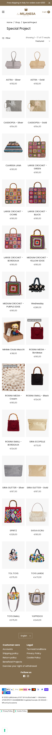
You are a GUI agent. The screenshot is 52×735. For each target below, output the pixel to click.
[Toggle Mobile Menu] (5, 12)
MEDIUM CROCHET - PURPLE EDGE (13, 305)
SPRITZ (13, 530)
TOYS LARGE (37, 573)
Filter (8, 38)
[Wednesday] (37, 285)
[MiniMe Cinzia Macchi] (13, 331)
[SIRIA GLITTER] (13, 469)
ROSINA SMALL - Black (37, 395)
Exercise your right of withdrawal (20, 666)
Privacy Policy (34, 653)
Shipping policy (10, 653)
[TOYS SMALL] (13, 598)
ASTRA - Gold (37, 79)
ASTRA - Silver (13, 79)
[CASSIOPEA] (13, 104)
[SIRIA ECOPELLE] (37, 423)
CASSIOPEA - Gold (37, 122)
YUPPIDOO (37, 616)
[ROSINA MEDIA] (37, 331)
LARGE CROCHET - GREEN (37, 167)
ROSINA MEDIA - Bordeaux (37, 351)
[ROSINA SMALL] (37, 377)
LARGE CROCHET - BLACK (37, 213)
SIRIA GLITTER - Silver (13, 487)
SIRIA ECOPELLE (37, 441)
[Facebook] (24, 676)
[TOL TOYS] (13, 555)
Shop (17, 22)
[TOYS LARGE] (37, 555)
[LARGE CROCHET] (37, 147)
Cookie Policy (34, 657)
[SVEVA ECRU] (37, 512)
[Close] (49, 3)
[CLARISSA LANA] (13, 147)
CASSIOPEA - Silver (13, 122)
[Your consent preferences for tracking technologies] (4, 730)
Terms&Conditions (36, 649)
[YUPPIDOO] (37, 598)
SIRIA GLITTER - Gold (37, 487)
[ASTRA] (13, 61)
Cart (44, 12)
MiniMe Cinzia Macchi (13, 349)
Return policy (10, 657)
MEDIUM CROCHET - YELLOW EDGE (37, 259)
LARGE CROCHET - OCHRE (13, 213)
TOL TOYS (13, 573)
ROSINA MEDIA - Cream (13, 397)
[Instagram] (28, 676)
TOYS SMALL (13, 616)
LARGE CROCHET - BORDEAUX (13, 259)
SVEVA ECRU (37, 530)
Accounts (8, 649)
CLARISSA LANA (13, 165)
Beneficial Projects (12, 661)
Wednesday (37, 303)
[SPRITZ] (13, 512)
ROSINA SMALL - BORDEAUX (13, 443)
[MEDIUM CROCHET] (37, 239)
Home (10, 22)
